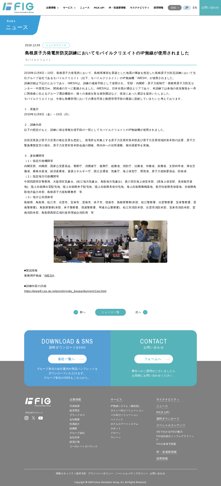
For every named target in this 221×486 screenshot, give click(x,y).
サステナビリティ (139, 7)
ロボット (116, 428)
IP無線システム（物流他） (126, 406)
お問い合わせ (210, 7)
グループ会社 (77, 432)
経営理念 (75, 410)
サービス (68, 7)
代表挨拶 (75, 406)
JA (187, 8)
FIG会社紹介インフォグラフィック (175, 438)
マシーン (116, 437)
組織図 (73, 428)
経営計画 (75, 441)
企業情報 (51, 7)
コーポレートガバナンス (84, 446)
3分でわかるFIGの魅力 (169, 431)
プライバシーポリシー (100, 473)
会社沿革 (75, 437)
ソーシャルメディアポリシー (131, 473)
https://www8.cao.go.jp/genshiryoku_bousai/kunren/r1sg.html (65, 291)
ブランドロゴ (77, 415)
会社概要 (75, 419)
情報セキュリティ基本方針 (71, 473)
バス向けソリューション (125, 415)
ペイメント (117, 419)
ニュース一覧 (110, 312)
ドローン (116, 432)
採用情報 (158, 7)
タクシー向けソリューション (127, 410)
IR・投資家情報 (117, 7)
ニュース (85, 7)
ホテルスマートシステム (125, 424)
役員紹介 (75, 424)
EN (195, 7)
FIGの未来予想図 (166, 444)
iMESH (49, 275)
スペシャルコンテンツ (170, 425)
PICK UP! (99, 7)
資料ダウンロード (168, 418)
